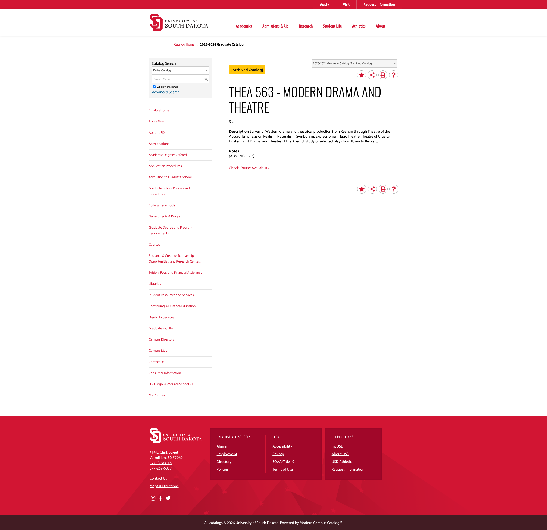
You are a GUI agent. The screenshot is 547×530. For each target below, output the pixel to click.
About (380, 26)
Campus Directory (161, 339)
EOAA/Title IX (283, 461)
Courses (154, 244)
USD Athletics (342, 461)
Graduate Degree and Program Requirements (170, 230)
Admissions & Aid (275, 26)
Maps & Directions (164, 485)
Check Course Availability (249, 167)
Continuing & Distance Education (172, 306)
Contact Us (156, 362)
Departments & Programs (167, 216)
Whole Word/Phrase (167, 86)
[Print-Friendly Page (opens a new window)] (383, 74)
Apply (324, 4)
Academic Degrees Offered (168, 155)
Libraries (155, 284)
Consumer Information (165, 373)
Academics (244, 26)
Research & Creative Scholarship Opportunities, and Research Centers (175, 259)
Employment (227, 453)
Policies (223, 469)
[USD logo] (179, 24)
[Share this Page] (372, 75)
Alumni (222, 446)
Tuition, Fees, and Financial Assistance (175, 272)
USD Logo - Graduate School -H (171, 384)
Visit (346, 4)
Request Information (379, 4)
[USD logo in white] (176, 442)
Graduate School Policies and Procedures (169, 191)
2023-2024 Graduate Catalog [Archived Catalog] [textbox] (342, 63)
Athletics (359, 26)
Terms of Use (282, 469)
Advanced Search (166, 92)
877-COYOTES (161, 462)
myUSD (338, 446)
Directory (224, 461)
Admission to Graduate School (170, 177)
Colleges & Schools (162, 205)
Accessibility (282, 446)
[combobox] (354, 63)
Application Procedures (165, 166)
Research (306, 26)
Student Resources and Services (171, 295)
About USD (157, 133)
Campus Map (158, 350)
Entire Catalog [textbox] (162, 70)
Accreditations (159, 144)
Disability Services (161, 317)
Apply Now (157, 121)
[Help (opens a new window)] (393, 74)
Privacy (278, 453)
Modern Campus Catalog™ (321, 522)
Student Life (332, 26)
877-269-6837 (161, 468)
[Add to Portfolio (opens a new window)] (361, 74)
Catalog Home (184, 44)
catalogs (216, 522)
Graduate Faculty (161, 328)
